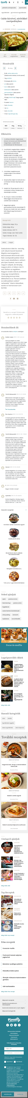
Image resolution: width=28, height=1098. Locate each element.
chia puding (6, 615)
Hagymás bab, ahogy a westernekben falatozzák (14, 765)
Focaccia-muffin (8, 948)
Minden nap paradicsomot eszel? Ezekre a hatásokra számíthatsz (18, 863)
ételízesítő (7, 90)
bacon (11, 102)
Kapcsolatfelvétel (14, 1035)
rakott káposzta (19, 727)
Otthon (16, 690)
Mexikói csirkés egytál (14, 796)
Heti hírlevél (19, 1061)
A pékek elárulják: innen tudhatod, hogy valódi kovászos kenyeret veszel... (19, 682)
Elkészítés (20, 1094)
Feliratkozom (18, 1053)
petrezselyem (8, 92)
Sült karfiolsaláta (9, 986)
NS (14, 25)
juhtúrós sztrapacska (9, 8)
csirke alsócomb (12, 73)
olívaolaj (9, 105)
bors (5, 87)
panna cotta (17, 603)
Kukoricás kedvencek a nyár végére (13, 1008)
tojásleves (5, 619)
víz (7, 108)
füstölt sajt (12, 97)
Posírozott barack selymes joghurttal (12, 956)
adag (11, 68)
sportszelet (22, 8)
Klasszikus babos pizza (11, 971)
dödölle (10, 718)
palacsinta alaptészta (17, 909)
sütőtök (9, 78)
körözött (15, 615)
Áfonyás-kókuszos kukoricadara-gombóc (14, 979)
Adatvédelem (14, 1033)
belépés (15, 331)
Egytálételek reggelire (8, 723)
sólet (3, 718)
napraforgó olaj (12, 114)
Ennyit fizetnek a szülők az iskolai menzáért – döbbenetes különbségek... (19, 876)
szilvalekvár (17, 896)
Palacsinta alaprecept (17, 913)
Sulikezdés (17, 842)
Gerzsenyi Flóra (14, 799)
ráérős (4, 242)
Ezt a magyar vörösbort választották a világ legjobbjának (19, 696)
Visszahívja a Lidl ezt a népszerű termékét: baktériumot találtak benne (18, 849)
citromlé (9, 111)
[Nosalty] (4, 2)
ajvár (4, 599)
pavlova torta (12, 599)
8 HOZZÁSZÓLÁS (21, 29)
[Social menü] (14, 2)
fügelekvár (5, 607)
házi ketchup (6, 603)
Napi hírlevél (10, 1061)
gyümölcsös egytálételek (18, 12)
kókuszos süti (18, 921)
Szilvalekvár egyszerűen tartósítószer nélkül (18, 901)
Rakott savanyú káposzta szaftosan (14, 825)
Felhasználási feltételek (14, 1031)
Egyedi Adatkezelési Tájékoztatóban (12, 1084)
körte (14, 81)
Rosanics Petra (14, 770)
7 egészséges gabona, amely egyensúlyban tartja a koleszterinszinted (19, 668)
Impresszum (14, 1037)
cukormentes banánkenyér (10, 611)
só (5, 84)
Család (16, 661)
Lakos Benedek (14, 828)
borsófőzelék (16, 619)
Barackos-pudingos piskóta (12, 964)
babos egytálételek (7, 727)
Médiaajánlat (14, 1039)
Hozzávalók (8, 1094)
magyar (11, 242)
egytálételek (5, 12)
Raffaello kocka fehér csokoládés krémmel (19, 926)
